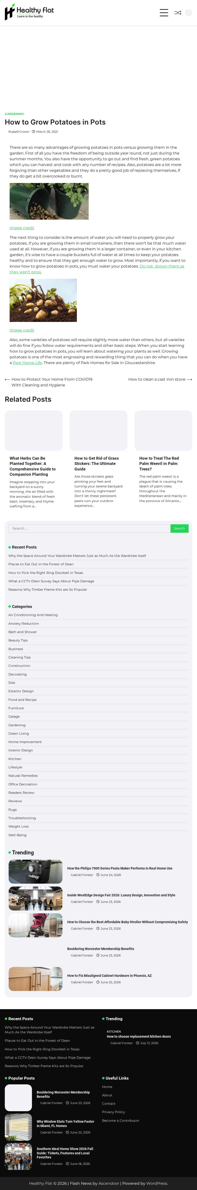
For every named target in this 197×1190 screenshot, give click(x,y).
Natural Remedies (23, 776)
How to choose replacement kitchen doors (139, 1036)
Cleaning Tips (19, 657)
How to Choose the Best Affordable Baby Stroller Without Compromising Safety (127, 922)
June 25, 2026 (111, 982)
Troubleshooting (22, 818)
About (107, 1095)
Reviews (15, 801)
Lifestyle (15, 767)
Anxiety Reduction (23, 623)
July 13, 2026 (149, 1043)
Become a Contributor (120, 1120)
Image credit (22, 228)
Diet (11, 683)
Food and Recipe (22, 700)
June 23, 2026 (111, 902)
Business (15, 649)
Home (107, 1087)
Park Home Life (27, 362)
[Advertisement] (98, 61)
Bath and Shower (22, 632)
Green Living (18, 733)
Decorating (17, 674)
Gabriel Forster (82, 875)
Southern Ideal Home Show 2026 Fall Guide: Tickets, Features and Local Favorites (65, 1153)
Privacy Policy (113, 1112)
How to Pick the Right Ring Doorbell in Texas (45, 573)
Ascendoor (108, 1183)
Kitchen (14, 759)
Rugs (12, 810)
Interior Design (20, 750)
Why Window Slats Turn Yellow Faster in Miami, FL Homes (65, 1124)
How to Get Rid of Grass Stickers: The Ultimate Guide (96, 463)
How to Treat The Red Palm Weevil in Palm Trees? (159, 463)
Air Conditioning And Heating (33, 615)
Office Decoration (22, 784)
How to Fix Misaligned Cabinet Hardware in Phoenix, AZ (109, 976)
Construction (19, 666)
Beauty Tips (18, 640)
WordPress (156, 1183)
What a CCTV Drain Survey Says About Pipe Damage (51, 581)
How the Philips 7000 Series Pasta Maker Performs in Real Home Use (119, 868)
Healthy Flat (40, 1183)
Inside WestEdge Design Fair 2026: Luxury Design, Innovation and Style (121, 895)
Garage (14, 716)
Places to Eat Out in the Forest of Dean (41, 564)
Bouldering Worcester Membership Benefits (100, 949)
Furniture (16, 708)
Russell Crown (19, 131)
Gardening (14, 114)
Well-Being (17, 835)
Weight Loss (18, 826)
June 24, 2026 (111, 875)
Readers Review (21, 793)
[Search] (188, 12)
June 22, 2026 (80, 1132)
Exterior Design (21, 691)
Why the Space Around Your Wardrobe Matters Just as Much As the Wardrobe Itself (77, 556)
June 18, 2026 (80, 1164)
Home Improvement (25, 742)
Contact (109, 1103)
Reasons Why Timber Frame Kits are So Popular (47, 589)
